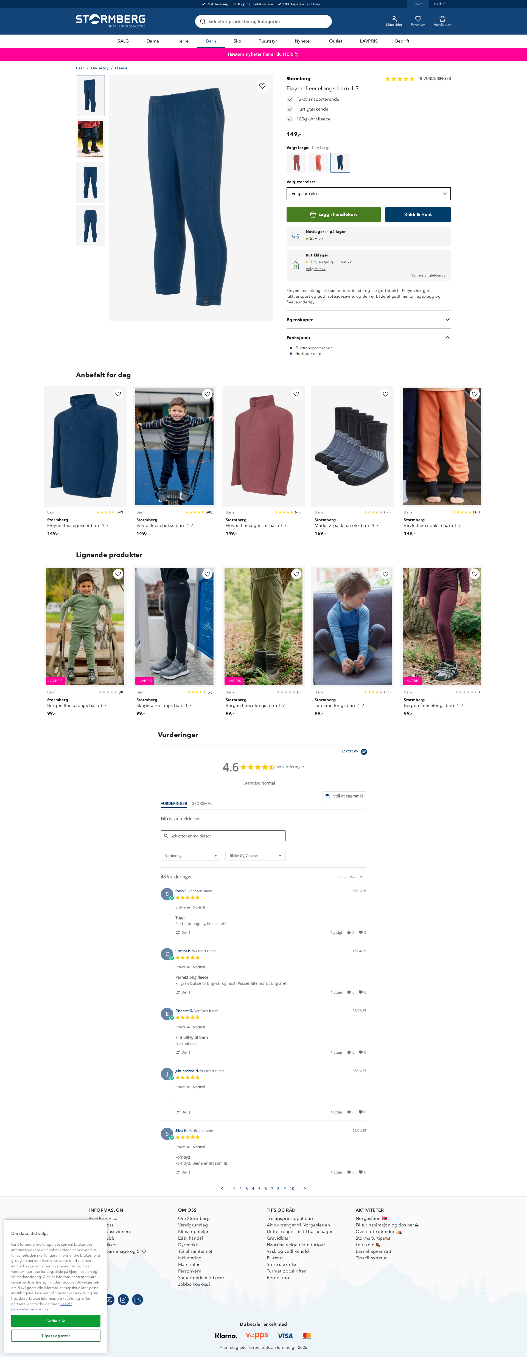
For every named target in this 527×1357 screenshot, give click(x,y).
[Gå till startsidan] (111, 21)
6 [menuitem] (266, 1188)
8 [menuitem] (278, 1188)
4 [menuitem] (253, 1188)
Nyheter (303, 41)
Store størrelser (283, 1264)
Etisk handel (190, 1238)
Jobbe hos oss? (194, 1284)
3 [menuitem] (247, 1188)
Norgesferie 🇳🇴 (372, 1218)
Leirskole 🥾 (368, 1244)
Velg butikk (316, 269)
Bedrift (402, 41)
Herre (182, 41)
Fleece (121, 68)
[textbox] (365, 879)
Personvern (189, 1271)
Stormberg (299, 78)
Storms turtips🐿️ (373, 1238)
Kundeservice (103, 1218)
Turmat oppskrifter (286, 1271)
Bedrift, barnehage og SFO (117, 1251)
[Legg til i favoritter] (262, 86)
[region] (55, 1286)
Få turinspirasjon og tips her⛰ (387, 1225)
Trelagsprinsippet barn (291, 1218)
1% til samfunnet (195, 1251)
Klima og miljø (193, 1231)
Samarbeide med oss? (201, 1277)
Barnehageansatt (373, 1251)
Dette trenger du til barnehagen (300, 1231)
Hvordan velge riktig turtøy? (296, 1244)
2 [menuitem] (240, 1188)
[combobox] (191, 856)
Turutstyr (268, 41)
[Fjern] (324, 21)
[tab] (344, 796)
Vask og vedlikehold (288, 1251)
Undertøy (100, 68)
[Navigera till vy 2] (90, 139)
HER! (288, 54)
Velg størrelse (305, 193)
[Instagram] (123, 1299)
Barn (211, 41)
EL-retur (275, 1257)
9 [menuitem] (285, 1188)
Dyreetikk (188, 1244)
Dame (153, 41)
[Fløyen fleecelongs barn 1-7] (296, 163)
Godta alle (56, 1321)
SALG (123, 41)
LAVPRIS (369, 41)
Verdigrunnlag (193, 1225)
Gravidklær (278, 1238)
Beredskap (278, 1277)
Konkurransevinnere (110, 1231)
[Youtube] (108, 1299)
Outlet (335, 41)
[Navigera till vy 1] (90, 95)
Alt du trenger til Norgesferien (298, 1225)
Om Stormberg (194, 1218)
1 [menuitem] (234, 1188)
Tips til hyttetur (371, 1257)
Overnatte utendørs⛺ (379, 1231)
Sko (237, 41)
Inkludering (190, 1257)
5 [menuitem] (259, 1188)
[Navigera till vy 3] (90, 182)
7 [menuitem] (272, 1188)
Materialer (189, 1264)
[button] (183, 932)
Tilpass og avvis (56, 1335)
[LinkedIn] (137, 1299)
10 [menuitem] (292, 1188)
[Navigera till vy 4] (90, 225)
